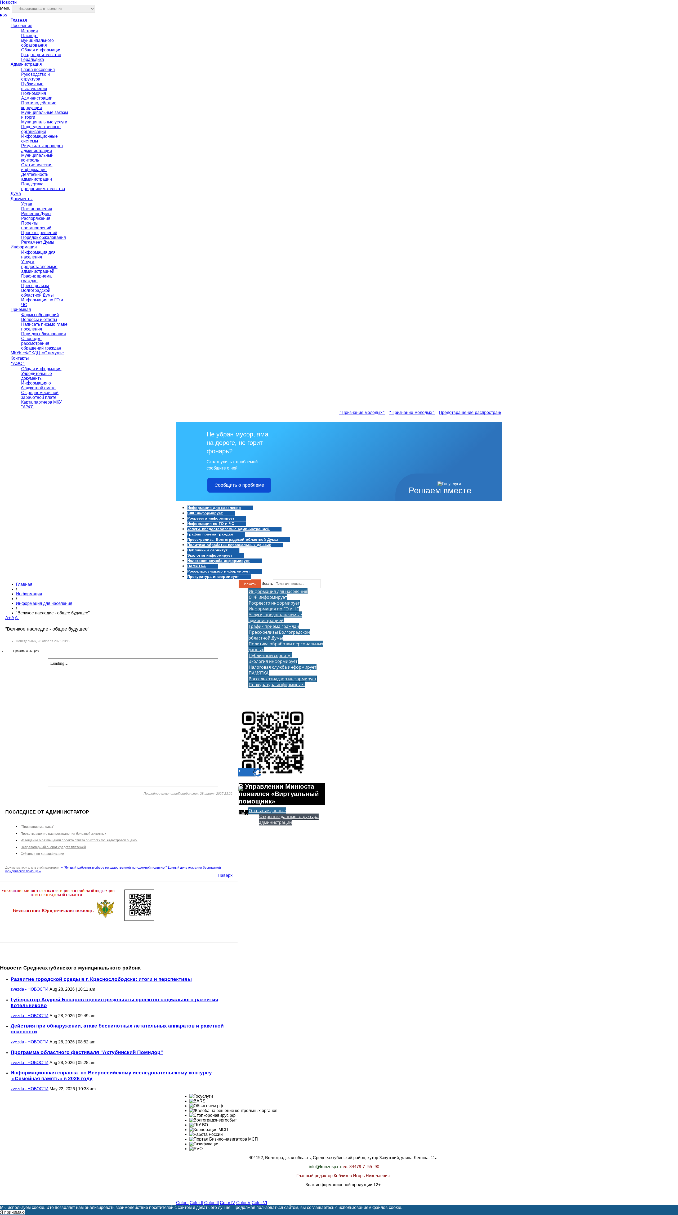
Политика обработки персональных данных (229, 545)
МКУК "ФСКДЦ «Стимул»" (37, 353)
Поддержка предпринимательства (43, 186)
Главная (19, 20)
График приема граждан (36, 278)
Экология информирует (209, 555)
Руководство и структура (35, 76)
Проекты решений (39, 232)
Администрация (26, 64)
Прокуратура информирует (213, 576)
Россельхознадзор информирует (218, 571)
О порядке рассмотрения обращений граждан (41, 343)
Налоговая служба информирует (218, 561)
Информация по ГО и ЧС (210, 523)
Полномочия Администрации (36, 95)
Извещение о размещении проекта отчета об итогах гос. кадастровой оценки (79, 840)
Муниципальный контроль (37, 157)
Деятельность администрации (36, 176)
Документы (22, 199)
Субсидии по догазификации (42, 854)
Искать (250, 584)
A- (17, 617)
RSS (3, 15)
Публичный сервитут (207, 550)
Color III (211, 1202)
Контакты (20, 358)
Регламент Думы (37, 242)
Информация (24, 247)
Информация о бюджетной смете (38, 385)
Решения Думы (36, 213)
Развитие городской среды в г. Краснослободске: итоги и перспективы (101, 979)
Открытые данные (267, 811)
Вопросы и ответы (39, 319)
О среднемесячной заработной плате (40, 395)
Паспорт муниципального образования (37, 40)
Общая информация (41, 50)
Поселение (21, 26)
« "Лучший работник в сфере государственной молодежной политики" (114, 867)
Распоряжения (35, 218)
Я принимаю (12, 1212)
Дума (16, 193)
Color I (182, 1202)
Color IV (227, 1202)
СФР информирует (205, 513)
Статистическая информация (36, 167)
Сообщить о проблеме (239, 485)
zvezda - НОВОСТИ (29, 989)
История (29, 31)
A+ (8, 617)
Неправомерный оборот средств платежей (53, 847)
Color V (243, 1202)
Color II (196, 1202)
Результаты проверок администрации (42, 148)
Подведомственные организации (41, 129)
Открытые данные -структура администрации (289, 819)
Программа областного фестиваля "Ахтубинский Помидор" (87, 1052)
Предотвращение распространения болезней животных (485, 413)
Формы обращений (40, 314)
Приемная (21, 309)
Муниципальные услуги (44, 122)
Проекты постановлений (36, 225)
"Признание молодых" (353, 413)
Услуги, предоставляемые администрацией (39, 267)
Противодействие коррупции (38, 105)
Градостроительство (41, 54)
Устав (26, 204)
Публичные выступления (34, 86)
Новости (8, 2)
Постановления (36, 209)
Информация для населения (38, 254)
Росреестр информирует (210, 518)
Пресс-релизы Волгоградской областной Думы (37, 290)
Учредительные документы (36, 376)
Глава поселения (38, 69)
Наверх (225, 875)
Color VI (259, 1202)
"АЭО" (18, 364)
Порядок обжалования (43, 237)
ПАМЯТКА (196, 566)
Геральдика (32, 59)
